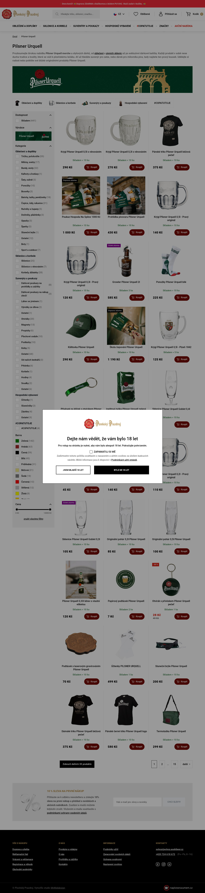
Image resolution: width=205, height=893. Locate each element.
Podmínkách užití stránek (124, 460)
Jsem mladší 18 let (73, 470)
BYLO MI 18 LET (121, 470)
